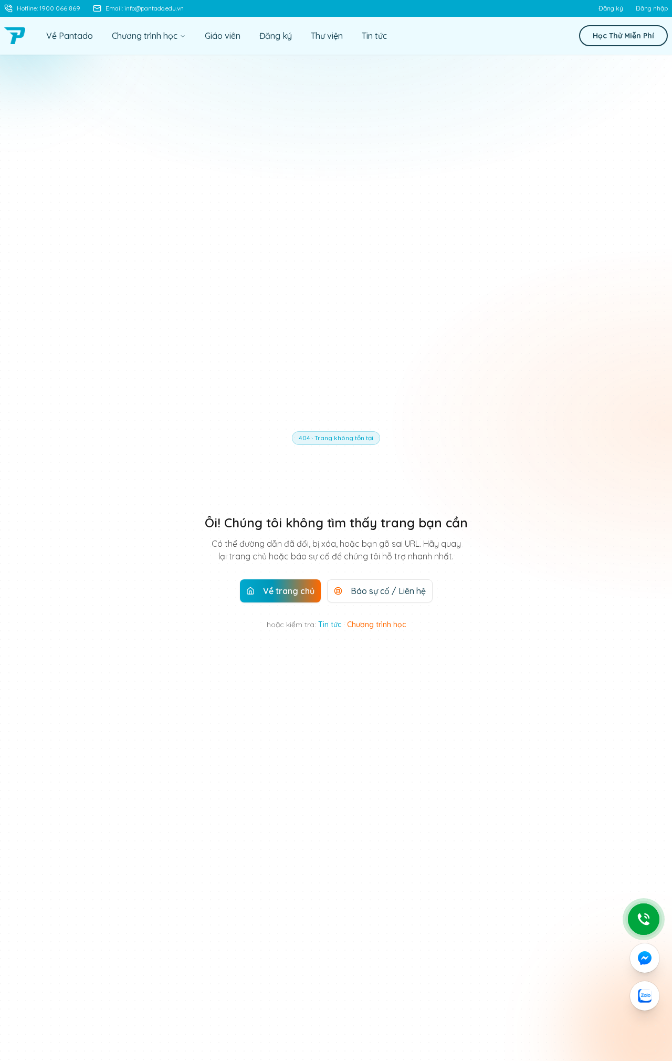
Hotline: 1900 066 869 (48, 8)
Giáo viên (222, 35)
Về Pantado (69, 35)
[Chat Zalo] (644, 996)
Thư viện (327, 35)
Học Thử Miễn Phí (623, 35)
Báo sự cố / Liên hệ (388, 591)
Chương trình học (144, 35)
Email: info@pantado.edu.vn (145, 8)
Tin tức (374, 35)
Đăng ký (610, 8)
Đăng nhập (652, 8)
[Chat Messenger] (644, 958)
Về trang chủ (288, 591)
